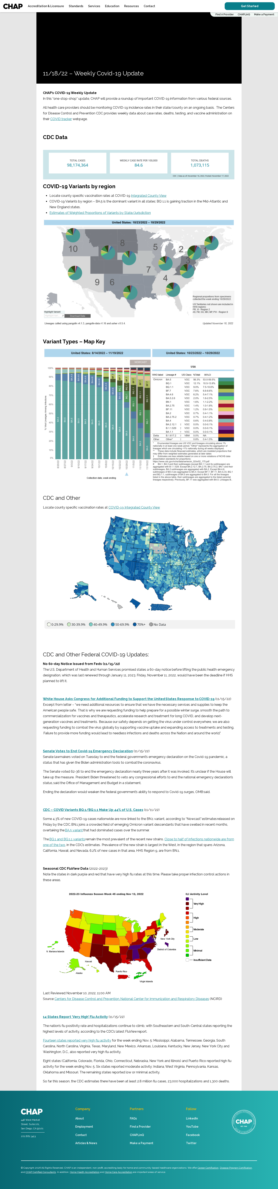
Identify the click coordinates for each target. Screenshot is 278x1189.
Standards (76, 6)
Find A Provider (225, 14)
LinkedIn (192, 1118)
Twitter (191, 1143)
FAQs (133, 1118)
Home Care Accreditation (118, 1172)
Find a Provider (140, 1126)
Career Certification (208, 1167)
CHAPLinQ (244, 14)
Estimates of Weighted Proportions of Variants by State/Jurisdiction (100, 213)
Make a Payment (264, 14)
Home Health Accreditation (85, 1172)
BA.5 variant (74, 830)
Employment (84, 1126)
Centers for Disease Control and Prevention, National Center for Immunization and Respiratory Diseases (132, 999)
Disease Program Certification (236, 1167)
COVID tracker (61, 119)
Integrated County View (148, 196)
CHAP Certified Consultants (41, 1172)
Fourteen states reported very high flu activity (77, 1040)
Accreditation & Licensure (46, 6)
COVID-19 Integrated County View (134, 507)
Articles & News (86, 1143)
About (79, 1118)
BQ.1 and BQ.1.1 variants (67, 839)
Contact (149, 6)
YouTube (192, 1126)
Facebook (193, 1135)
